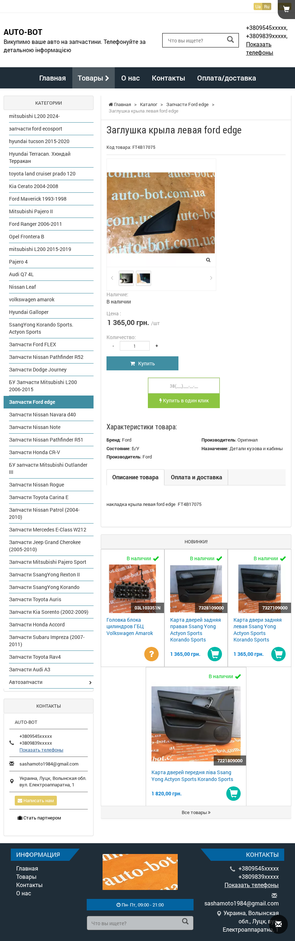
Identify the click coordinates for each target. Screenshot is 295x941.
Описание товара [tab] (135, 477)
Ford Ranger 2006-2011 (35, 223)
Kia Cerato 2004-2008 (33, 186)
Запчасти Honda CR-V (34, 452)
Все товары (195, 812)
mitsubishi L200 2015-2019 (40, 249)
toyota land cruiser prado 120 (42, 173)
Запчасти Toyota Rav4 (35, 656)
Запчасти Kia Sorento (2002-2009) (48, 611)
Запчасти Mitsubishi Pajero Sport (47, 561)
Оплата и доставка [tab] (196, 477)
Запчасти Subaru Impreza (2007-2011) (47, 641)
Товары (91, 77)
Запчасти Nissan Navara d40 (42, 414)
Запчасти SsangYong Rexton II (44, 574)
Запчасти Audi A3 (29, 669)
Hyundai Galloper (29, 312)
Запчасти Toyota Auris (35, 599)
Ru (266, 6)
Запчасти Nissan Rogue (36, 484)
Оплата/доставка (226, 77)
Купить (145, 363)
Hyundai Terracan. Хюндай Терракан (40, 157)
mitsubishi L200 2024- (34, 116)
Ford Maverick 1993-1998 (38, 198)
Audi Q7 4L (21, 274)
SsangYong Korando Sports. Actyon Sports (41, 328)
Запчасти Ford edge (32, 401)
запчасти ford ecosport (35, 128)
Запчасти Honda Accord (37, 624)
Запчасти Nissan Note (34, 427)
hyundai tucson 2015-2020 (39, 141)
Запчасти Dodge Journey (38, 369)
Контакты (168, 77)
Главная (52, 77)
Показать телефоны (259, 48)
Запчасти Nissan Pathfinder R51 (46, 439)
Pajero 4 (18, 261)
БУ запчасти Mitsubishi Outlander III (48, 468)
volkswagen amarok (31, 299)
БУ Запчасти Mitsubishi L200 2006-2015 (43, 386)
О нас (130, 77)
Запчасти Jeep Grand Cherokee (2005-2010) (45, 546)
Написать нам (38, 800)
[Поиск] (230, 40)
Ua (258, 6)
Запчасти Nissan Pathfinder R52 (46, 356)
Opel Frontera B (26, 236)
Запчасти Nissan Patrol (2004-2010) (44, 513)
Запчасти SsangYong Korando (44, 587)
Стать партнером (41, 817)
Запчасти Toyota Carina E (38, 497)
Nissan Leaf (22, 286)
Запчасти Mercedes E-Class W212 (47, 529)
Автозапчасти (25, 682)
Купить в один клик (185, 400)
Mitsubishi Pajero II (31, 211)
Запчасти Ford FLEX (32, 344)
